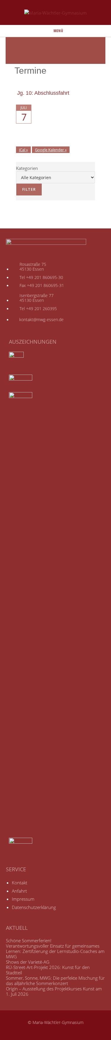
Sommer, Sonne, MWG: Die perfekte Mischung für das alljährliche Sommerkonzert (55, 980)
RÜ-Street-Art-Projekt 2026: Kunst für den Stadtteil (48, 970)
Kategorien (27, 168)
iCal (22, 149)
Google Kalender (49, 149)
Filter (26, 189)
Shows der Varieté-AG (27, 962)
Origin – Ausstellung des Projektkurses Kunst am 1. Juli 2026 (54, 991)
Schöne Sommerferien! (29, 940)
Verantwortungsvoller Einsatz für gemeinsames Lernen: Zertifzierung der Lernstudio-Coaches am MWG (55, 951)
